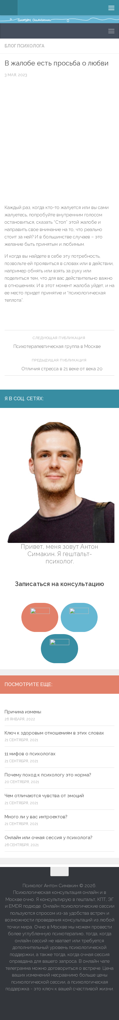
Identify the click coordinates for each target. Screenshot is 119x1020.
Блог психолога (24, 45)
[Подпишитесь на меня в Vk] (101, 398)
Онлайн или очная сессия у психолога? (48, 837)
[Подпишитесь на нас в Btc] (110, 398)
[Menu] (111, 7)
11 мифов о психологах (30, 754)
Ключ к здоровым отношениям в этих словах (54, 733)
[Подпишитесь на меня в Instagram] (81, 398)
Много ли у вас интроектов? (36, 817)
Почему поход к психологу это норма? (48, 775)
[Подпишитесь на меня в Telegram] (91, 398)
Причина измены (23, 712)
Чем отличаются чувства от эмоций (44, 795)
